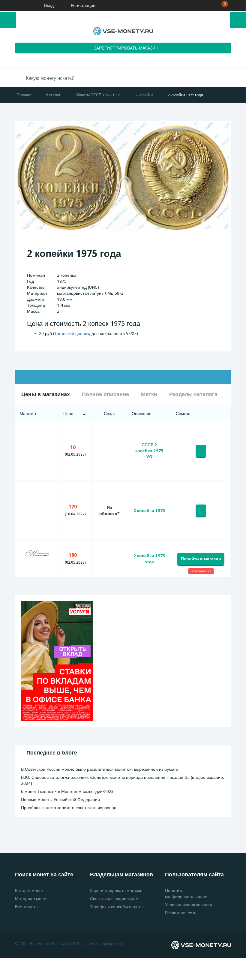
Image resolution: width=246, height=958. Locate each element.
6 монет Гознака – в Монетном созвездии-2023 (67, 791)
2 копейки (144, 95)
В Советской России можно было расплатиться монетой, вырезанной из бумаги (99, 769)
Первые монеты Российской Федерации (60, 799)
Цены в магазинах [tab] (45, 394)
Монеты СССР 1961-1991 (98, 95)
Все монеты (26, 906)
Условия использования (188, 904)
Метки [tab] (149, 394)
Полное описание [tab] (105, 394)
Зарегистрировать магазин (116, 890)
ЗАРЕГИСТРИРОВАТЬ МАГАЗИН (126, 48)
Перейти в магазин (201, 558)
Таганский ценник (71, 333)
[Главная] (22, 5)
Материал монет (31, 898)
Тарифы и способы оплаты (116, 906)
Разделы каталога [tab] (193, 394)
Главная (23, 95)
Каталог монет (29, 890)
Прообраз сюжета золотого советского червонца (68, 807)
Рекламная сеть (180, 912)
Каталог (53, 95)
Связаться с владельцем (114, 898)
